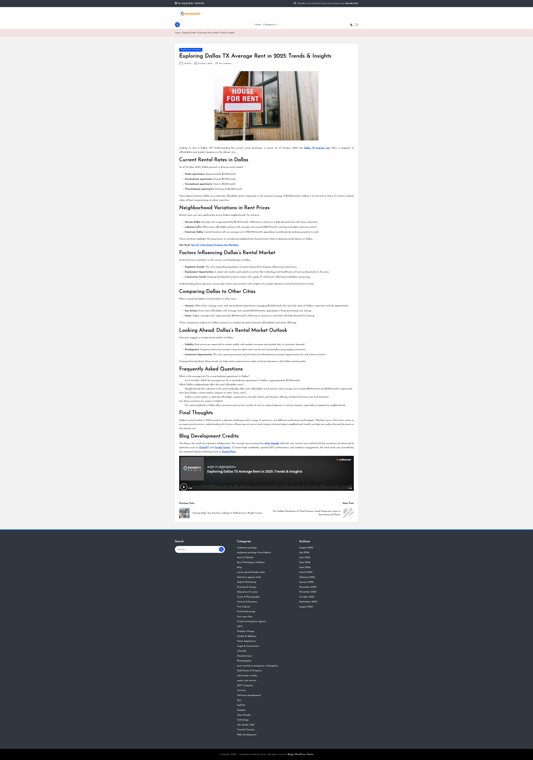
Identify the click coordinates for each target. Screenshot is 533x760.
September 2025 (308, 602)
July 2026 (304, 552)
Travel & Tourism (245, 730)
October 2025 (306, 597)
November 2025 (307, 592)
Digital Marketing (246, 582)
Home (177, 33)
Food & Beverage (246, 611)
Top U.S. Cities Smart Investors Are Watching (214, 245)
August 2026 (306, 548)
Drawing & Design (246, 587)
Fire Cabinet (243, 607)
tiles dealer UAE (245, 725)
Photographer (244, 661)
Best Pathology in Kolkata (251, 562)
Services (241, 690)
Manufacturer (244, 656)
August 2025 (306, 607)
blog (239, 567)
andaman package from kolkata (254, 552)
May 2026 (304, 562)
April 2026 (305, 567)
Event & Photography (248, 597)
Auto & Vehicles (245, 557)
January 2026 (306, 582)
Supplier (241, 710)
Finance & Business (247, 602)
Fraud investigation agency (251, 621)
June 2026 (304, 557)
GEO (239, 626)
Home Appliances (246, 641)
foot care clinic (245, 616)
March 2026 (305, 572)
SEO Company (245, 685)
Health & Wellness (246, 636)
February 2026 (307, 577)
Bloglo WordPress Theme (301, 754)
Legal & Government (248, 646)
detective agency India (249, 577)
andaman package (247, 548)
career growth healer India (251, 572)
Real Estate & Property (191, 50)
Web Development (247, 735)
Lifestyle (241, 651)
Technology (243, 720)
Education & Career (247, 592)
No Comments (225, 64)
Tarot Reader (244, 715)
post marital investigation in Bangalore (257, 666)
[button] (221, 549)
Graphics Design (245, 631)
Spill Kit (241, 705)
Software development (249, 695)
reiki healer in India (247, 675)
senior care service (246, 680)
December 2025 (307, 587)
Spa (239, 700)
